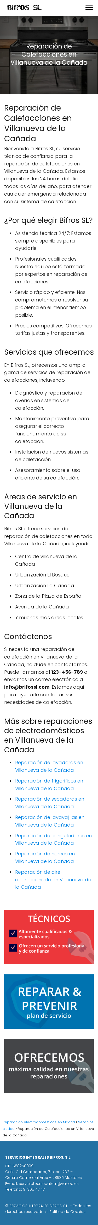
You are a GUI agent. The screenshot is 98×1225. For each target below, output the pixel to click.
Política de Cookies (67, 1211)
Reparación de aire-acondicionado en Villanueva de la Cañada (53, 880)
